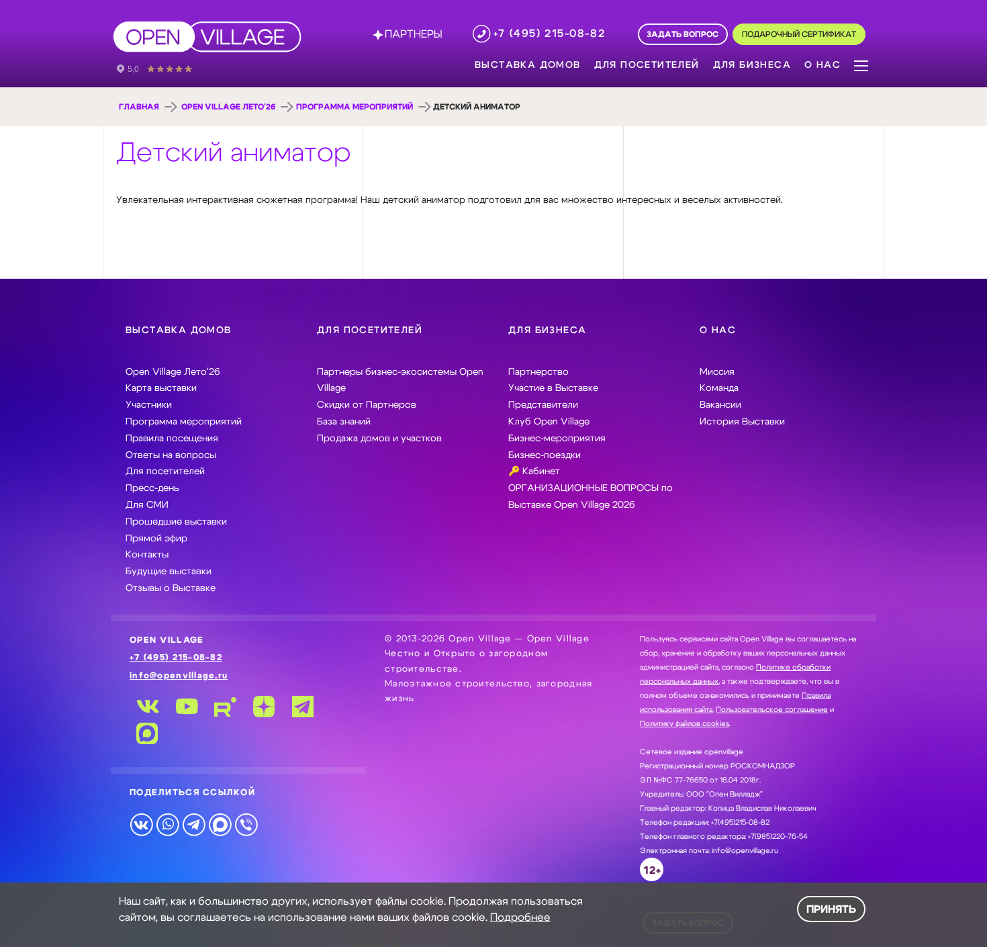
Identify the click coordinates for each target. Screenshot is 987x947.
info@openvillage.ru (179, 676)
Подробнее (520, 917)
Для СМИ (147, 505)
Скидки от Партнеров (366, 405)
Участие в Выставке (553, 388)
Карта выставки (161, 388)
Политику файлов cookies (684, 723)
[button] (861, 64)
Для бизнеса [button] (752, 65)
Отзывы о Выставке (171, 588)
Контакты (147, 554)
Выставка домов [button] (528, 65)
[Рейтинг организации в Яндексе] (163, 68)
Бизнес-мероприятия (557, 438)
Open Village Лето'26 (228, 107)
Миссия (717, 372)
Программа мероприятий (354, 107)
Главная (139, 107)
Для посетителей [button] (647, 65)
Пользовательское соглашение (772, 709)
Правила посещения (172, 438)
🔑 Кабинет (534, 471)
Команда (719, 388)
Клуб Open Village (549, 421)
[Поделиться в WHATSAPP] (167, 824)
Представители (543, 405)
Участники (149, 405)
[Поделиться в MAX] (220, 824)
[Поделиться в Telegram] (193, 824)
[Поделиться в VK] (141, 824)
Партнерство (538, 372)
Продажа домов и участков (379, 438)
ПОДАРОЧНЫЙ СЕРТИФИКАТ (799, 34)
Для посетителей (165, 471)
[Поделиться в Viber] (246, 824)
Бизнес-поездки (544, 455)
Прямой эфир (156, 538)
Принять (831, 909)
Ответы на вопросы (171, 455)
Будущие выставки (168, 571)
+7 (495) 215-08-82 (176, 657)
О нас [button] (822, 65)
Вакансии (720, 405)
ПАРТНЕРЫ (413, 34)
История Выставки (742, 421)
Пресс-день (152, 488)
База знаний (344, 421)
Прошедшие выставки (176, 522)
